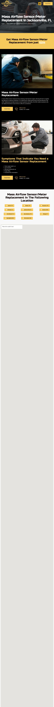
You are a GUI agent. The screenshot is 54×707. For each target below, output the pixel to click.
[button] (39, 3)
